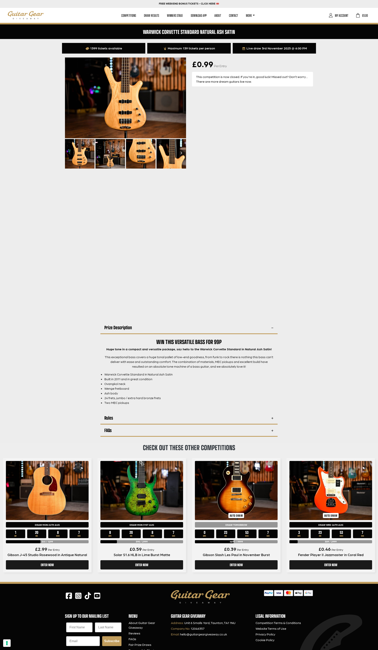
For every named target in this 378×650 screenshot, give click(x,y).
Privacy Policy (265, 634)
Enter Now (47, 564)
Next (180, 153)
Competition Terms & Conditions (278, 623)
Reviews (134, 633)
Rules (108, 417)
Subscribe (112, 641)
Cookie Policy (265, 640)
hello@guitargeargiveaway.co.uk (203, 634)
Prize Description (118, 327)
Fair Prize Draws (140, 644)
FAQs (108, 430)
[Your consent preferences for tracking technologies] (7, 643)
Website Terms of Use (271, 628)
